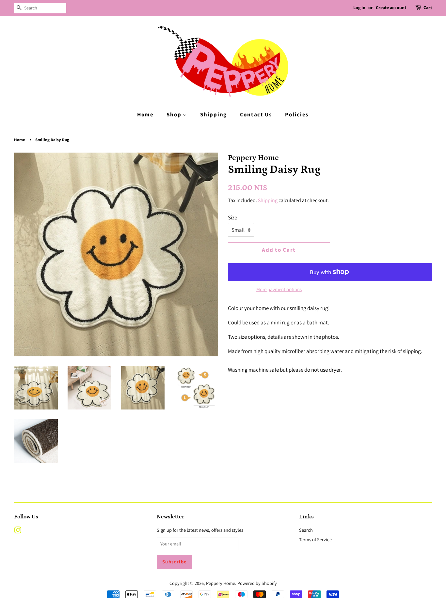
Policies (297, 115)
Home (145, 115)
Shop (175, 115)
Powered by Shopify (257, 583)
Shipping (213, 115)
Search (306, 530)
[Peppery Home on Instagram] (17, 531)
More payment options (279, 289)
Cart (427, 8)
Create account (391, 8)
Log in (359, 8)
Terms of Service (315, 539)
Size (232, 217)
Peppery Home (220, 583)
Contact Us (256, 115)
